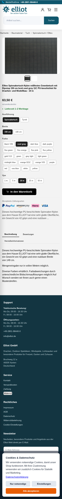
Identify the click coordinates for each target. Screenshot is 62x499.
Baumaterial (17, 33)
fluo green (8, 150)
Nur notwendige (18, 484)
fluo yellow (47, 150)
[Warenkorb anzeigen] (49, 10)
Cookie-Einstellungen (13, 425)
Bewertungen (28, 234)
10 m (22, 181)
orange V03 (40, 162)
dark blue (34, 144)
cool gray (21, 144)
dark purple (47, 144)
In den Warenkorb (21, 191)
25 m (31, 181)
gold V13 (8, 156)
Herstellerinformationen (14, 241)
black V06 (8, 144)
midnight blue (10, 162)
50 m (40, 181)
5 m (13, 181)
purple (52, 162)
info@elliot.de (9, 336)
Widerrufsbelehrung (12, 420)
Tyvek (24, 120)
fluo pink (34, 150)
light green (42, 156)
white (25, 168)
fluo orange (22, 150)
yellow (34, 168)
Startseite (4, 33)
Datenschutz (9, 416)
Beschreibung (10, 234)
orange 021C (25, 162)
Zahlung (7, 389)
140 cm (18, 132)
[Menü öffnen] (56, 10)
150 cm (7, 132)
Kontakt (6, 380)
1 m (6, 181)
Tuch (27, 33)
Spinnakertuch (10, 120)
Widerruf (8, 393)
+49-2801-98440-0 (12, 331)
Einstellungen (44, 484)
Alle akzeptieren (31, 491)
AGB (5, 412)
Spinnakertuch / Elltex (42, 33)
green (18, 156)
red (5, 168)
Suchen (51, 20)
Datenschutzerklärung (17, 477)
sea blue (15, 168)
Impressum (8, 407)
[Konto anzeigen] (43, 10)
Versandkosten (10, 385)
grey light (29, 156)
